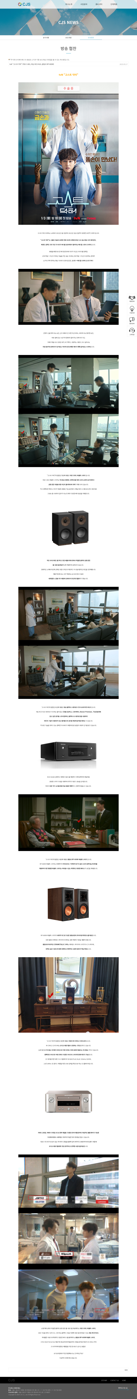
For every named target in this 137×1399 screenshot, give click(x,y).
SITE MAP (104, 1380)
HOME (124, 1380)
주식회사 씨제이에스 (14, 1388)
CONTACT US (114, 1380)
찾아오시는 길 (123, 1388)
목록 (126, 1370)
